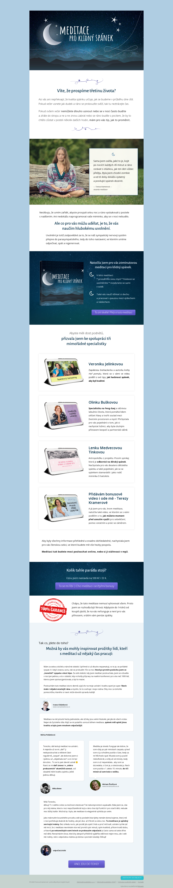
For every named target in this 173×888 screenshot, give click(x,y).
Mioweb (141, 886)
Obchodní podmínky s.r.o (86, 882)
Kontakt (141, 882)
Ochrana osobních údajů (127, 882)
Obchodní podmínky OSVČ (106, 882)
